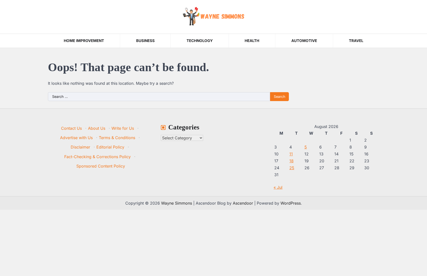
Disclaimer (80, 147)
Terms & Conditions (117, 137)
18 (291, 160)
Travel (356, 40)
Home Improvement (84, 40)
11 (291, 153)
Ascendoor (243, 203)
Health (252, 40)
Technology (200, 40)
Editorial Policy (110, 147)
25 (291, 167)
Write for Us (122, 128)
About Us (96, 128)
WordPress (290, 203)
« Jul (278, 187)
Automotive (304, 40)
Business (145, 40)
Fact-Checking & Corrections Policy (97, 156)
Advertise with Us (76, 137)
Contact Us (71, 128)
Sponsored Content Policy (100, 166)
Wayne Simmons (176, 203)
